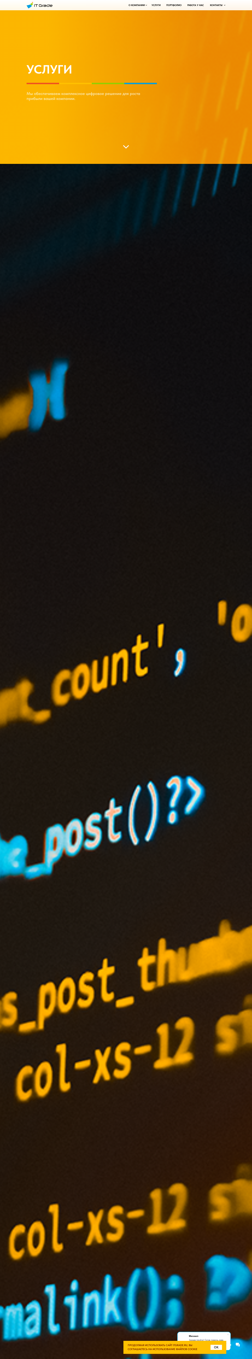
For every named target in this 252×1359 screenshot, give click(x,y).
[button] (137, 5)
